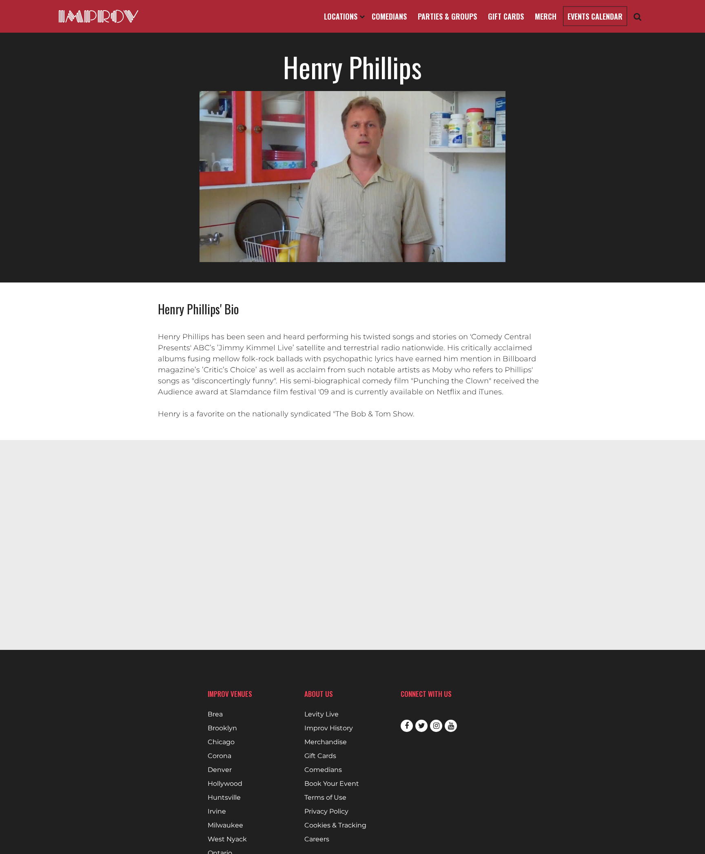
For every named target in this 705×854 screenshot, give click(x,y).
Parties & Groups (447, 16)
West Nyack (227, 839)
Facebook (407, 726)
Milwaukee (225, 825)
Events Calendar (595, 16)
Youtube (451, 726)
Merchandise (325, 742)
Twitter (421, 726)
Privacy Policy (326, 811)
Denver (220, 770)
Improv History (328, 728)
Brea (215, 714)
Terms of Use (325, 797)
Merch (545, 16)
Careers (316, 839)
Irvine (217, 811)
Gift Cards (506, 16)
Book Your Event (331, 784)
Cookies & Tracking (335, 825)
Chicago (221, 742)
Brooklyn (222, 728)
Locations (341, 16)
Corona (219, 756)
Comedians (389, 16)
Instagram (436, 726)
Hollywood (225, 784)
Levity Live (321, 714)
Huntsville (224, 797)
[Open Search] (637, 16)
